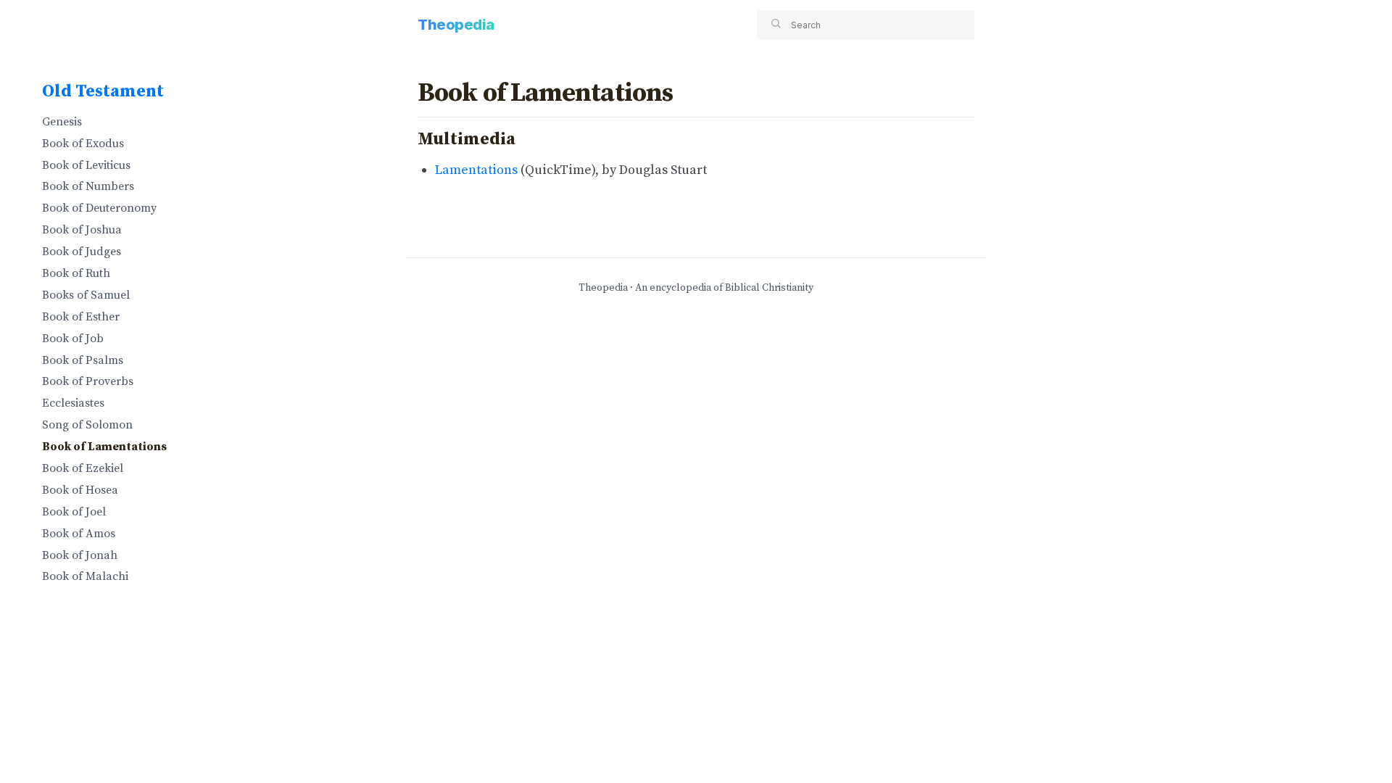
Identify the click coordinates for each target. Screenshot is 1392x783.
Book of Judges (81, 251)
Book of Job (73, 338)
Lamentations (476, 170)
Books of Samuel (86, 295)
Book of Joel (74, 512)
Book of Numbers (88, 186)
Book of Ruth (76, 273)
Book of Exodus (83, 143)
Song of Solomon (87, 425)
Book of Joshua (82, 230)
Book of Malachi (85, 576)
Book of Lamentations (104, 446)
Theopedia (456, 24)
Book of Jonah (79, 555)
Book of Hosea (80, 490)
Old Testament (103, 91)
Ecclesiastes (73, 403)
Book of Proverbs (87, 381)
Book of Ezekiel (82, 468)
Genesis (62, 122)
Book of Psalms (82, 360)
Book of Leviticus (86, 165)
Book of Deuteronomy (99, 208)
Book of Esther (81, 317)
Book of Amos (78, 533)
